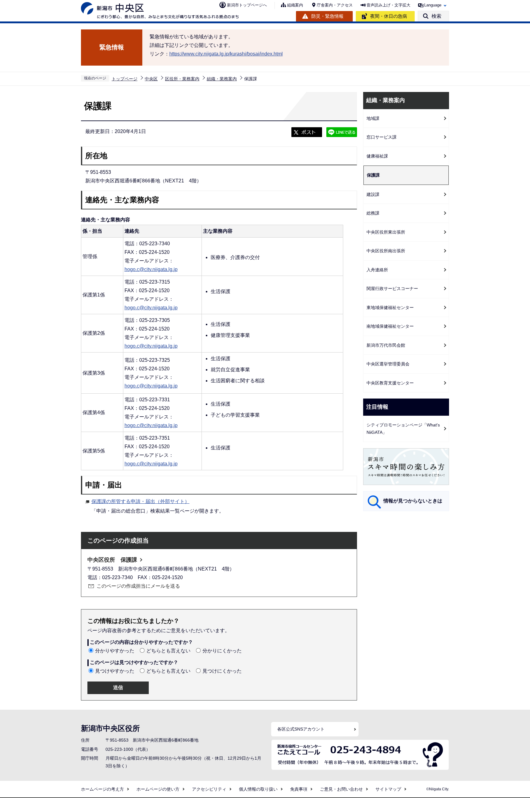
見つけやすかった (114, 671)
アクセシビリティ (209, 789)
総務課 (373, 213)
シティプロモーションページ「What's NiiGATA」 (403, 428)
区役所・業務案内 (182, 78)
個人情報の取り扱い (258, 789)
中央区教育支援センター (390, 382)
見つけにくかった (222, 671)
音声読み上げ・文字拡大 (388, 5)
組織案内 (295, 5)
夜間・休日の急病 (388, 16)
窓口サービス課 (382, 137)
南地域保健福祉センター (390, 326)
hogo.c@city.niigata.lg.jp (151, 269)
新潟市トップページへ (247, 5)
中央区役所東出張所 (386, 232)
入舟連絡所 (377, 269)
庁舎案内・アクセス (335, 5)
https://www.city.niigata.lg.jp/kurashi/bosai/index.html (226, 53)
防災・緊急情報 (327, 16)
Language (432, 5)
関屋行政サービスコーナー (392, 288)
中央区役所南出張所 (386, 250)
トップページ (124, 78)
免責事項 (298, 789)
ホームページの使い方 (157, 789)
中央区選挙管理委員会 (388, 363)
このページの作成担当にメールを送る (138, 586)
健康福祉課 (377, 156)
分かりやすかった (114, 650)
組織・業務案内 (222, 78)
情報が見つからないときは (412, 500)
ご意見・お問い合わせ (341, 789)
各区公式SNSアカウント (301, 729)
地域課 (373, 118)
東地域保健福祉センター (390, 307)
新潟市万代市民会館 (386, 345)
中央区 (151, 78)
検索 (436, 16)
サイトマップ (388, 789)
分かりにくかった (222, 650)
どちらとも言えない (168, 650)
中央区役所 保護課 (112, 560)
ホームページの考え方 (102, 789)
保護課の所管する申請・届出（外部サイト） (140, 501)
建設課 (373, 194)
